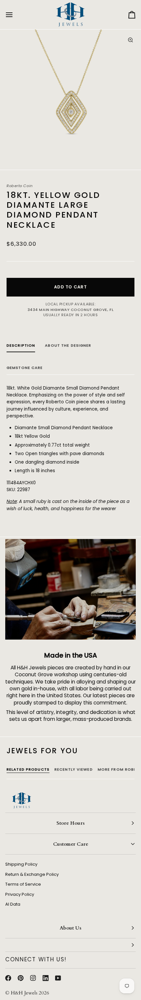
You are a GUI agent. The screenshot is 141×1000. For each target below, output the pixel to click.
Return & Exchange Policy (32, 874)
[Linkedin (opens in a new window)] (46, 978)
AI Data (12, 904)
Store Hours (70, 823)
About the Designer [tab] (68, 345)
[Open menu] (15, 14)
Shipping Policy (21, 864)
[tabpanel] (70, 448)
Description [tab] (21, 345)
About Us (70, 928)
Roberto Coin (20, 185)
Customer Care (70, 844)
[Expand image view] (130, 40)
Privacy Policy (19, 894)
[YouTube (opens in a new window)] (58, 978)
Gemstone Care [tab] (25, 367)
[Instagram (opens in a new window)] (33, 978)
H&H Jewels (24, 993)
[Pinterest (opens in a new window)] (21, 978)
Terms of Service (23, 884)
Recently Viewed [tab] (73, 769)
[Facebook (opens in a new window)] (8, 978)
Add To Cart (70, 287)
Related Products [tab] (28, 769)
